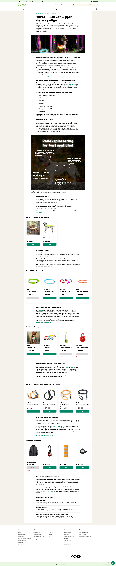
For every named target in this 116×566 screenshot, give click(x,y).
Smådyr (45, 9)
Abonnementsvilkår (67, 544)
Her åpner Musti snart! (22, 540)
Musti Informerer (36, 539)
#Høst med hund (54, 13)
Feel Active (39, 212)
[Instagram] (75, 556)
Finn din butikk (95, 1)
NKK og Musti (20, 542)
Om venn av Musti (21, 534)
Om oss (19, 532)
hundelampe (41, 310)
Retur (65, 542)
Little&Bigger (75, 211)
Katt (27, 9)
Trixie (45, 212)
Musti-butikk (50, 491)
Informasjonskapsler (37, 534)
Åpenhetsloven (21, 544)
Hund (19, 9)
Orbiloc (38, 322)
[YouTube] (79, 556)
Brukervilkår (66, 538)
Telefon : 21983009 (82, 534)
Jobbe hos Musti (21, 536)
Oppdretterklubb (36, 532)
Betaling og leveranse (67, 540)
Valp (23, 9)
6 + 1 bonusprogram (67, 532)
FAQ (49, 536)
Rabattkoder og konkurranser (69, 546)
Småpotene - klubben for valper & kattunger (39, 537)
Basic (42, 322)
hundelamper (70, 84)
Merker (61, 9)
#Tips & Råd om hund (41, 13)
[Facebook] (72, 556)
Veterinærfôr (38, 9)
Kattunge (32, 9)
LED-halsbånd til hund (41, 253)
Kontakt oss (51, 532)
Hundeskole (51, 9)
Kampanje (67, 9)
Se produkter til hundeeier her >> (44, 435)
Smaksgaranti (66, 534)
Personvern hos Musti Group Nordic (24, 538)
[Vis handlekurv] (97, 9)
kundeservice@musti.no (83, 532)
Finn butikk (50, 534)
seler (72, 367)
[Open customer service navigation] (113, 563)
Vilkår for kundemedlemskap (69, 536)
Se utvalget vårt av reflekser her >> (45, 76)
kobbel (67, 367)
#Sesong (48, 13)
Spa (56, 9)
